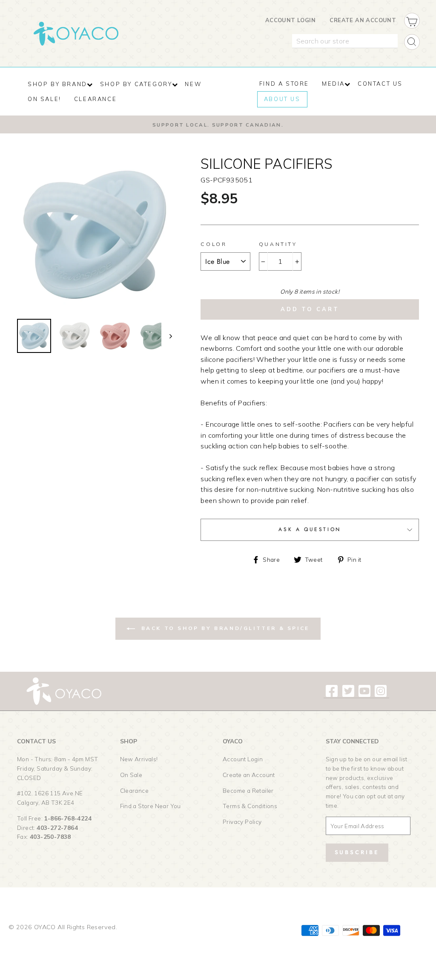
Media (333, 83)
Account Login (290, 20)
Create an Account (363, 20)
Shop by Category (136, 84)
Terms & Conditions (250, 805)
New (193, 84)
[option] (218, 124)
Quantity (278, 244)
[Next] (166, 336)
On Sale (131, 774)
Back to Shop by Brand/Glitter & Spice (224, 628)
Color (214, 244)
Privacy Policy (242, 821)
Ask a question (309, 529)
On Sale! (44, 98)
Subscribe (357, 852)
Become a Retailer (248, 790)
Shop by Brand (57, 84)
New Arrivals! (139, 759)
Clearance (134, 790)
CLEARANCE (95, 98)
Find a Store (284, 83)
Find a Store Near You (150, 805)
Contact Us (380, 83)
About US (282, 98)
